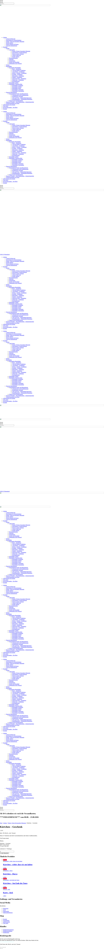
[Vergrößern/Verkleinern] (0, 947)
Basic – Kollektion (16, 69)
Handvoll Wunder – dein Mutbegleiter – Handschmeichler (20, 102)
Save (5, 859)
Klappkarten (12, 60)
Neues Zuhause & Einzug (12, 44)
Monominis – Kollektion (18, 76)
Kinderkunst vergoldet (17, 96)
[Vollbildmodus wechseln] (2, 947)
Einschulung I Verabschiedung (19, 52)
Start (1, 823)
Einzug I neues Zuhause (18, 54)
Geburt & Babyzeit (10, 38)
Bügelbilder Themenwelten (15, 84)
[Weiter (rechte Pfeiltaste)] (2, 948)
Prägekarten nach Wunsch (15, 63)
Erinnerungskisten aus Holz (12, 103)
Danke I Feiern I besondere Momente (21, 51)
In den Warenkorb (4, 853)
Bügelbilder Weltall (16, 87)
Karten (7, 48)
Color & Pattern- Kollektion (19, 70)
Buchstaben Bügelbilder (15, 67)
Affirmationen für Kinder (9, 104)
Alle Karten (12, 49)
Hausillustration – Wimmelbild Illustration (22, 99)
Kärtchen (11, 59)
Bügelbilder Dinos (16, 88)
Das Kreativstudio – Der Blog (10, 107)
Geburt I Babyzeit (16, 55)
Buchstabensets (16, 81)
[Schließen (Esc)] (5, 947)
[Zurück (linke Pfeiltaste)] (0, 948)
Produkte (5, 47)
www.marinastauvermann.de (7, 941)
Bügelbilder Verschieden (18, 91)
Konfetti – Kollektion (17, 74)
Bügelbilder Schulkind (17, 85)
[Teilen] (3, 947)
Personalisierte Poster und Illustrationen (18, 93)
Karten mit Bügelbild (14, 62)
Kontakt (5, 109)
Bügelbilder (9, 66)
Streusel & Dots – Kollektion (19, 78)
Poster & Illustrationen (11, 92)
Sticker (7, 65)
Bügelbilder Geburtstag (17, 89)
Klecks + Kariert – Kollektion (19, 73)
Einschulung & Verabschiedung (13, 40)
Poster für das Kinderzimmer (16, 100)
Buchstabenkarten (13, 58)
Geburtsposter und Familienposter (20, 95)
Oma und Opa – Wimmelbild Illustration (22, 98)
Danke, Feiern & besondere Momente (15, 41)
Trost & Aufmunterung (11, 45)
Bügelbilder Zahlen (13, 82)
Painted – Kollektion (17, 77)
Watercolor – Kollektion (18, 80)
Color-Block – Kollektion (18, 71)
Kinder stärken (9, 43)
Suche (1, 0)
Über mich (5, 106)
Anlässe (5, 37)
